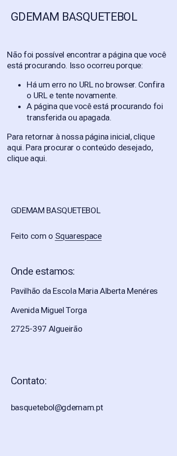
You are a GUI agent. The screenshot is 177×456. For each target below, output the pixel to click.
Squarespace (78, 236)
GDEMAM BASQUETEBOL (74, 17)
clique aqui (26, 158)
